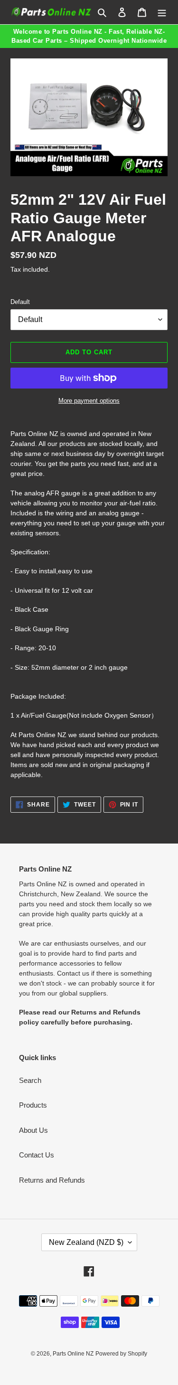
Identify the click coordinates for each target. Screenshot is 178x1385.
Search (30, 1080)
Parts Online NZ (73, 1353)
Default (20, 301)
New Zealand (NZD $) (86, 1242)
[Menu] (162, 12)
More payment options (89, 400)
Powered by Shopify (121, 1353)
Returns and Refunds (52, 1180)
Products (33, 1105)
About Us (33, 1130)
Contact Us (36, 1155)
